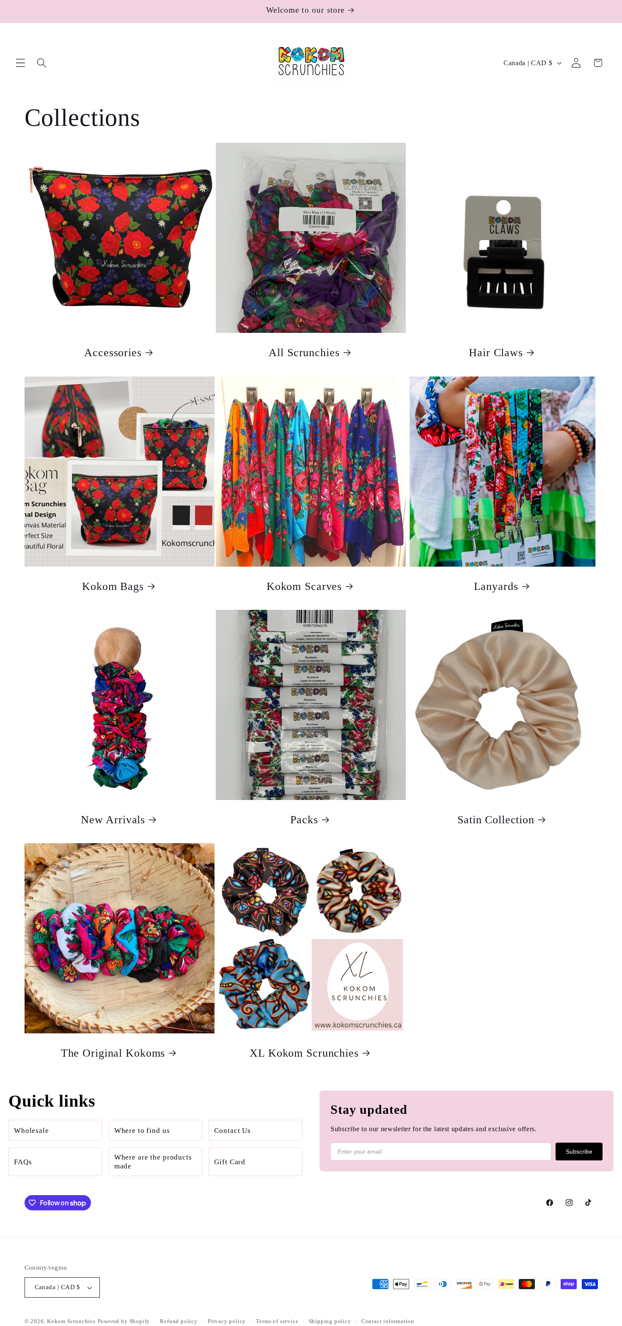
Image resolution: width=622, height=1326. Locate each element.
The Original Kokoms (113, 1053)
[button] (20, 63)
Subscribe (579, 1151)
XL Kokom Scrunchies (304, 1053)
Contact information (387, 1321)
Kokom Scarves (304, 586)
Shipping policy (330, 1321)
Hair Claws (496, 352)
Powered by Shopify (124, 1321)
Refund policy (178, 1321)
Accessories (113, 352)
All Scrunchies (304, 352)
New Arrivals (112, 820)
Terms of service (277, 1321)
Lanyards (496, 586)
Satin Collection (495, 820)
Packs (304, 820)
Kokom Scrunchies (71, 1321)
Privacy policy (227, 1321)
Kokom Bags (113, 586)
